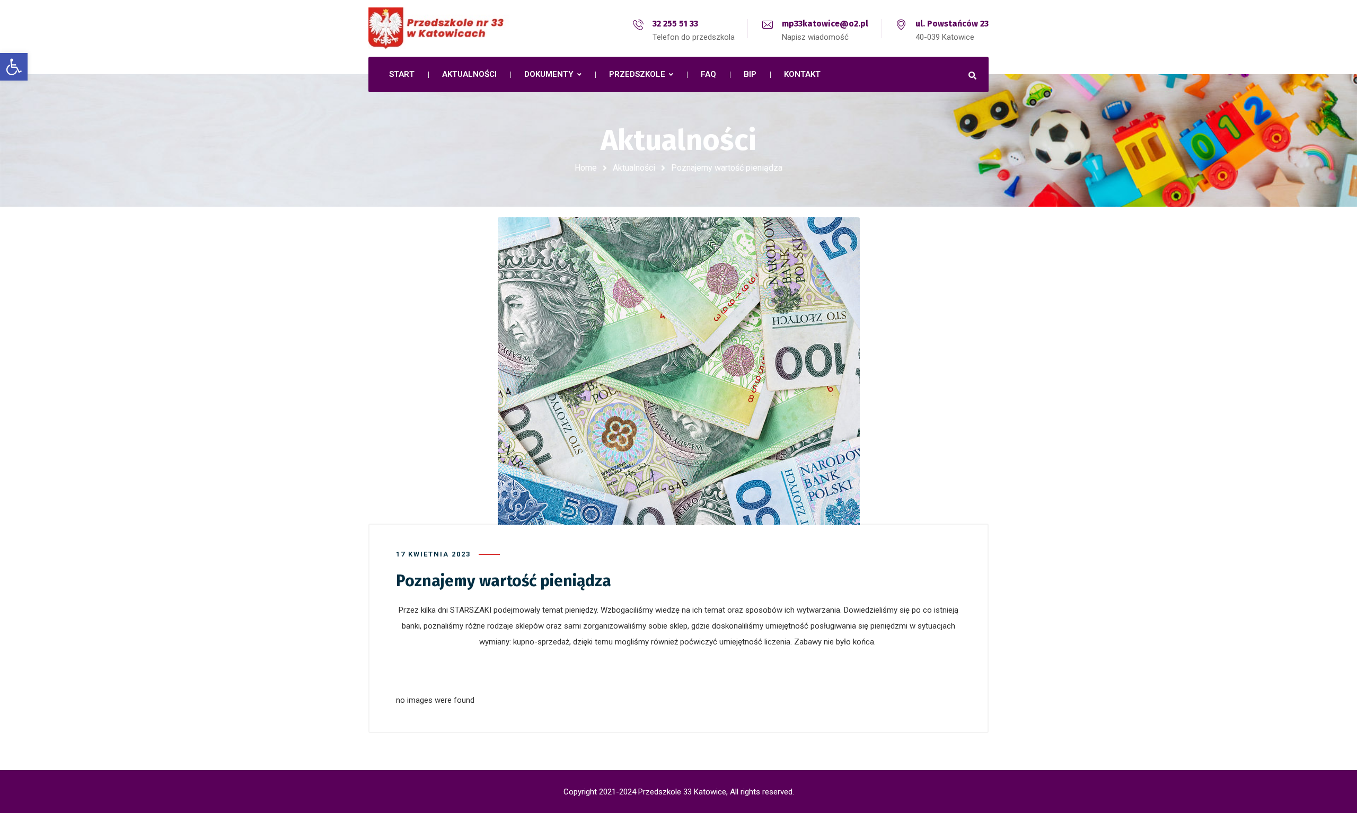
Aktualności (634, 168)
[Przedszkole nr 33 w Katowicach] (461, 28)
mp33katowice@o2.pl (825, 24)
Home (586, 168)
